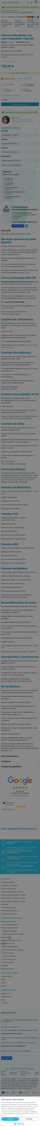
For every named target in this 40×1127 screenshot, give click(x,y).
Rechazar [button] (29, 1119)
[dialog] (20, 1112)
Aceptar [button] (10, 1119)
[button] (20, 1124)
